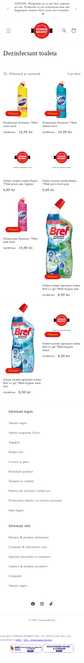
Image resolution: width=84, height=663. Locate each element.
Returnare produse (21, 471)
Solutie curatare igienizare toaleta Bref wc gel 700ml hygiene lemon (61, 347)
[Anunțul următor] (76, 9)
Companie (15, 576)
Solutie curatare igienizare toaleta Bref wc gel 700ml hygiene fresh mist (22, 383)
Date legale (16, 510)
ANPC (18, 640)
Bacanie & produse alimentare (29, 537)
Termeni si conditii (21, 481)
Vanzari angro (18, 423)
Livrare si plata (19, 462)
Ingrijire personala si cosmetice (30, 556)
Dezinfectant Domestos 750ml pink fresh (20, 240)
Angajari (14, 442)
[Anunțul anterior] (8, 9)
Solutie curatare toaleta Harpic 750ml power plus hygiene (20, 182)
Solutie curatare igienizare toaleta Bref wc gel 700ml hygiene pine (61, 287)
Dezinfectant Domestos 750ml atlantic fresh (59, 124)
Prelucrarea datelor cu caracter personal (35, 500)
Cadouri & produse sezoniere (28, 566)
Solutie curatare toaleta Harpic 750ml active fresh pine (59, 182)
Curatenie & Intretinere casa (28, 547)
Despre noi (16, 452)
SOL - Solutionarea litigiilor (38, 640)
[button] (8, 30)
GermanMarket (47, 620)
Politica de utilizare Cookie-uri (29, 490)
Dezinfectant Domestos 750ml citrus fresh (20, 124)
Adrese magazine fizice (24, 432)
